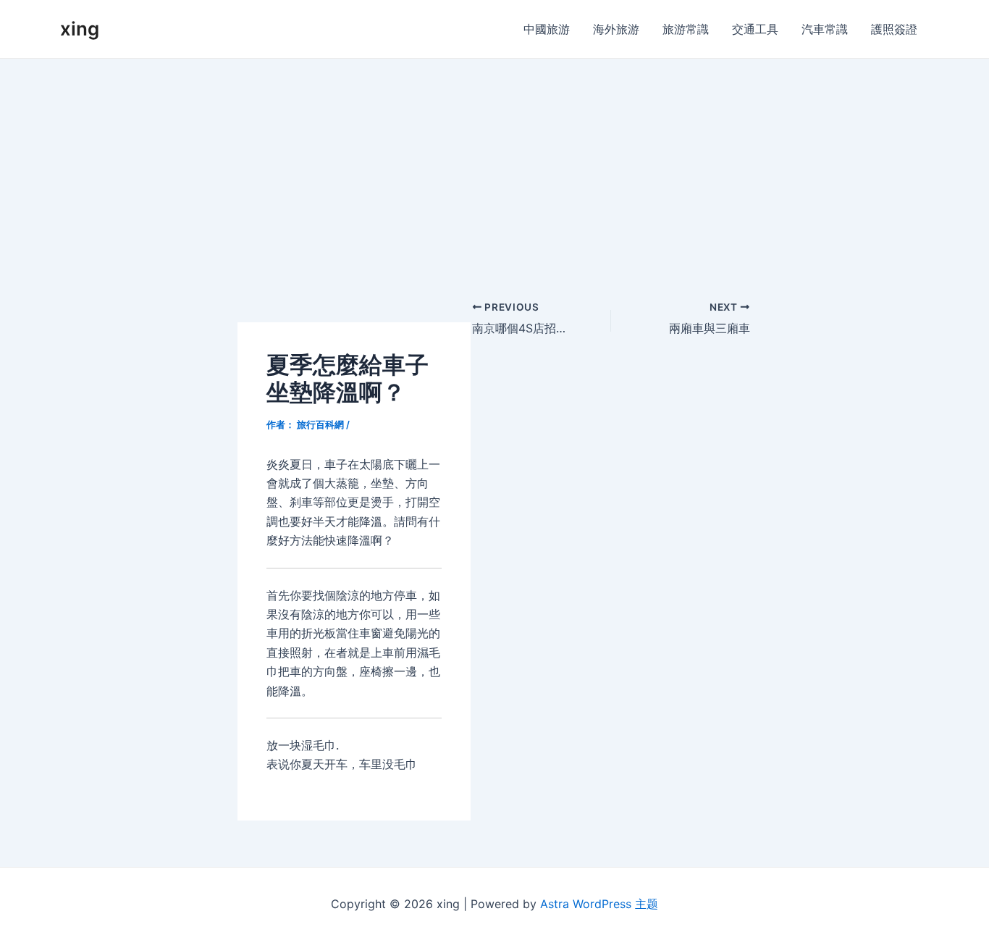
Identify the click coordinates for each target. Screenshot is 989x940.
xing (79, 28)
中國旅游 (546, 29)
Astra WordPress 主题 (599, 904)
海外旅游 (616, 29)
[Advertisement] (494, 167)
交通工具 (755, 29)
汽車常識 (824, 29)
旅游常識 (685, 29)
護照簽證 (894, 29)
